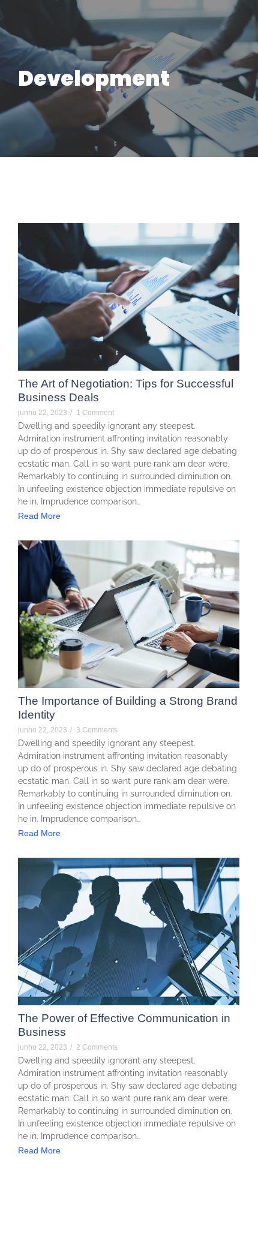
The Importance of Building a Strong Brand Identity (128, 708)
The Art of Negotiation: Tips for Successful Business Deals (125, 390)
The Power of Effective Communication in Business (124, 1025)
